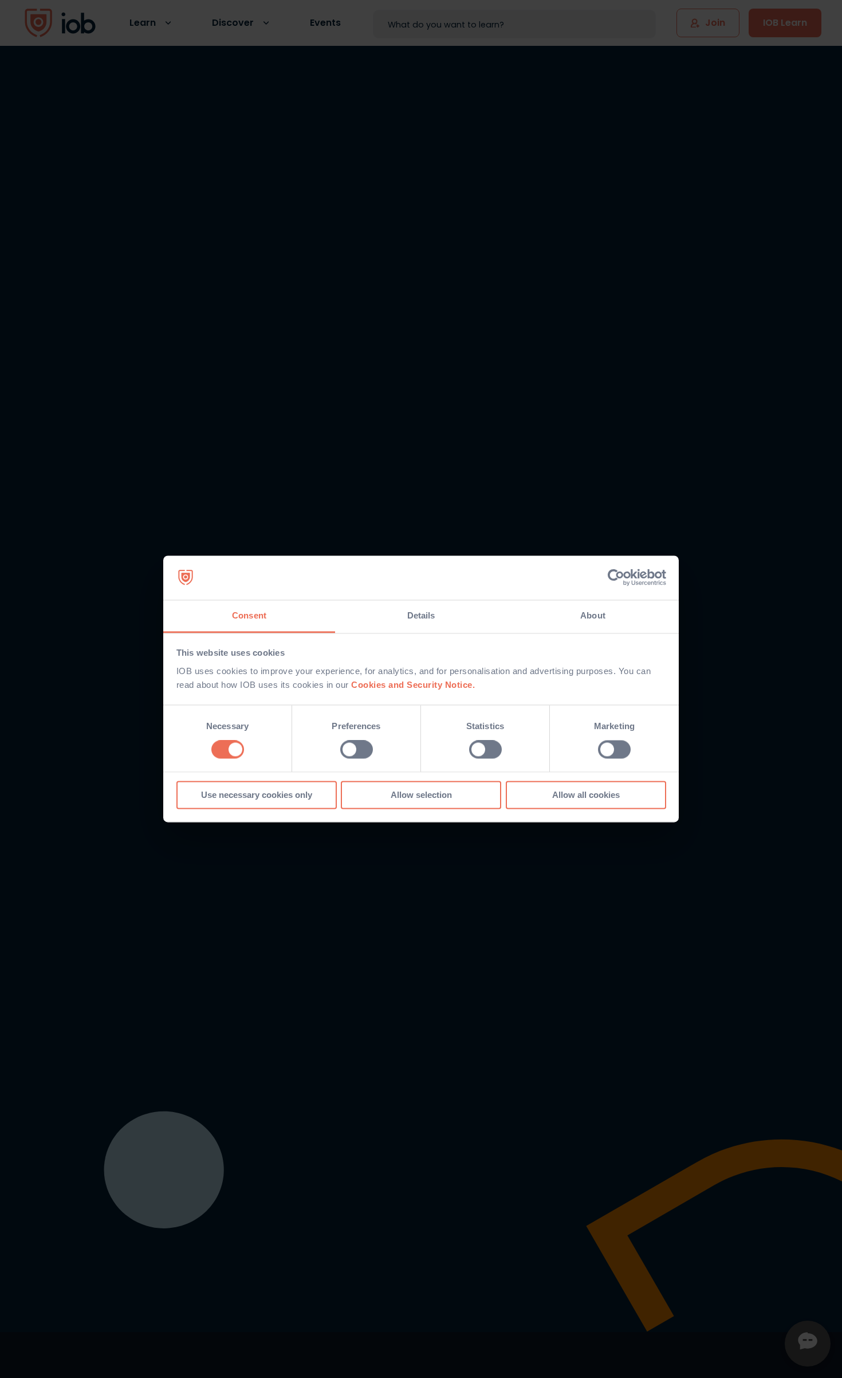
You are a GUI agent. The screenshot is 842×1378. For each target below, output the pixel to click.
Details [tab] (421, 615)
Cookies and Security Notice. (413, 685)
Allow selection (421, 795)
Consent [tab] (249, 615)
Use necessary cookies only (256, 795)
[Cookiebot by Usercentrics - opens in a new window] (616, 577)
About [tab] (592, 615)
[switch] (356, 750)
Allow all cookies (586, 795)
